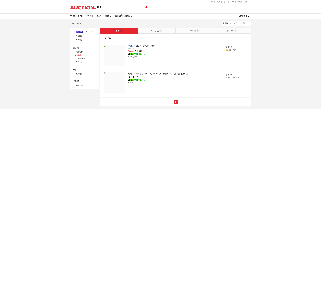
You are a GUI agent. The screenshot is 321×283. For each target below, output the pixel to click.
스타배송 (108, 16)
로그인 (213, 2)
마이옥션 (233, 2)
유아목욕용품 (80, 58)
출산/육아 (77, 55)
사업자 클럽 (128, 16)
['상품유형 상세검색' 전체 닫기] (84, 81)
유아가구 (79, 61)
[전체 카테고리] (78, 16)
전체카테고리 (78, 52)
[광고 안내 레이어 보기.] (236, 23)
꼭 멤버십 (117, 16)
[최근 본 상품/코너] (244, 16)
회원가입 (219, 2)
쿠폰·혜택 (89, 16)
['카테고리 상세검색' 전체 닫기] (84, 47)
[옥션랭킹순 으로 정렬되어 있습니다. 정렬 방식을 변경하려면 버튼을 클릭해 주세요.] (231, 23)
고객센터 (240, 2)
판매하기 (247, 2)
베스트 (99, 16)
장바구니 (226, 2)
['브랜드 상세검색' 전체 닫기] (84, 69)
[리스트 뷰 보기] (248, 23)
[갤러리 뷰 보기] (244, 23)
